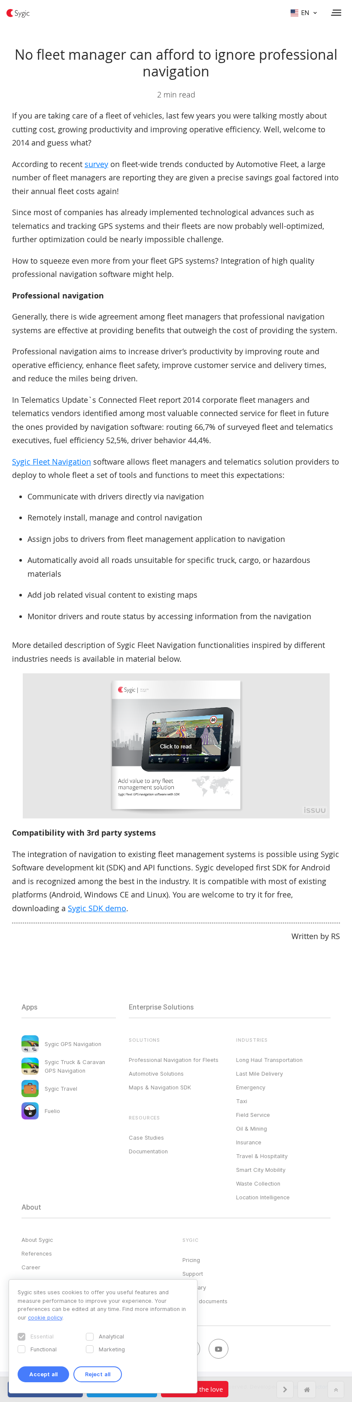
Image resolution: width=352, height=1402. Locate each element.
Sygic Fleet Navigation (51, 461)
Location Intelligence (263, 1197)
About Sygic (37, 1239)
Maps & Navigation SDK (160, 1087)
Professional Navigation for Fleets (173, 1059)
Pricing (191, 1259)
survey (96, 164)
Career (30, 1267)
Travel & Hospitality (262, 1156)
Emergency (250, 1087)
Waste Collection (258, 1183)
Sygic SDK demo (97, 908)
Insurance (248, 1142)
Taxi (241, 1101)
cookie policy (45, 1317)
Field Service (253, 1114)
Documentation (148, 1151)
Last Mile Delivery (259, 1073)
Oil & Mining (251, 1128)
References (36, 1253)
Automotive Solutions (156, 1073)
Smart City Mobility (260, 1169)
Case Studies (146, 1137)
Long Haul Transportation (269, 1059)
